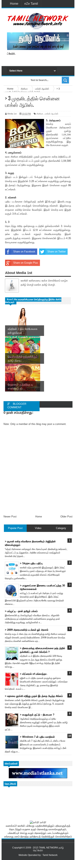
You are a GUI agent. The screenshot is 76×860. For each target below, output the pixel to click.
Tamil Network (49, 855)
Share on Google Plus (25, 262)
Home (14, 3)
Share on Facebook (24, 251)
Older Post (66, 516)
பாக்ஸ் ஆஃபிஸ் (51, 113)
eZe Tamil (31, 3)
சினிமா (40, 113)
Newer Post (10, 516)
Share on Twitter (56, 251)
